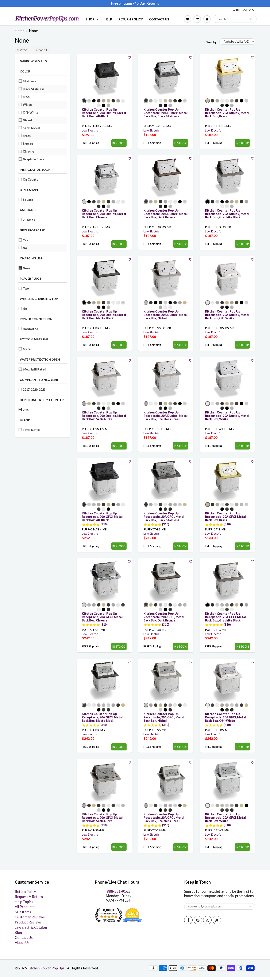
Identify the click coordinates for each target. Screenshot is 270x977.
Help (108, 19)
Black (26, 97)
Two (26, 288)
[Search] (251, 19)
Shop (90, 19)
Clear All (41, 50)
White (27, 104)
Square (28, 199)
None (27, 268)
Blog (18, 932)
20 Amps (29, 220)
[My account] (207, 18)
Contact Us (159, 19)
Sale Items (23, 912)
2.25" (23, 50)
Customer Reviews (30, 917)
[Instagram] (207, 920)
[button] (129, 57)
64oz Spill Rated (34, 369)
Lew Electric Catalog (31, 927)
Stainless (29, 81)
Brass (27, 136)
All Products (24, 907)
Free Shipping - (122, 3)
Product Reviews (28, 922)
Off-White (31, 112)
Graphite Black (33, 159)
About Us (22, 942)
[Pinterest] (198, 920)
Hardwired (30, 329)
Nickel (27, 120)
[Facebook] (188, 920)
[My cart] (197, 18)
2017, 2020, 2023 (34, 389)
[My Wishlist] (187, 18)
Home (19, 30)
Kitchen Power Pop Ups (46, 968)
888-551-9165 (245, 10)
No (25, 248)
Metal (27, 349)
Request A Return (29, 896)
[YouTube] (217, 920)
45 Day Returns (147, 3)
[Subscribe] (249, 906)
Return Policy (131, 19)
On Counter (31, 179)
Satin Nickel (31, 128)
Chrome (28, 151)
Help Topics (24, 901)
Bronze (28, 143)
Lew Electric (31, 430)
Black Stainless (33, 89)
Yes (25, 240)
